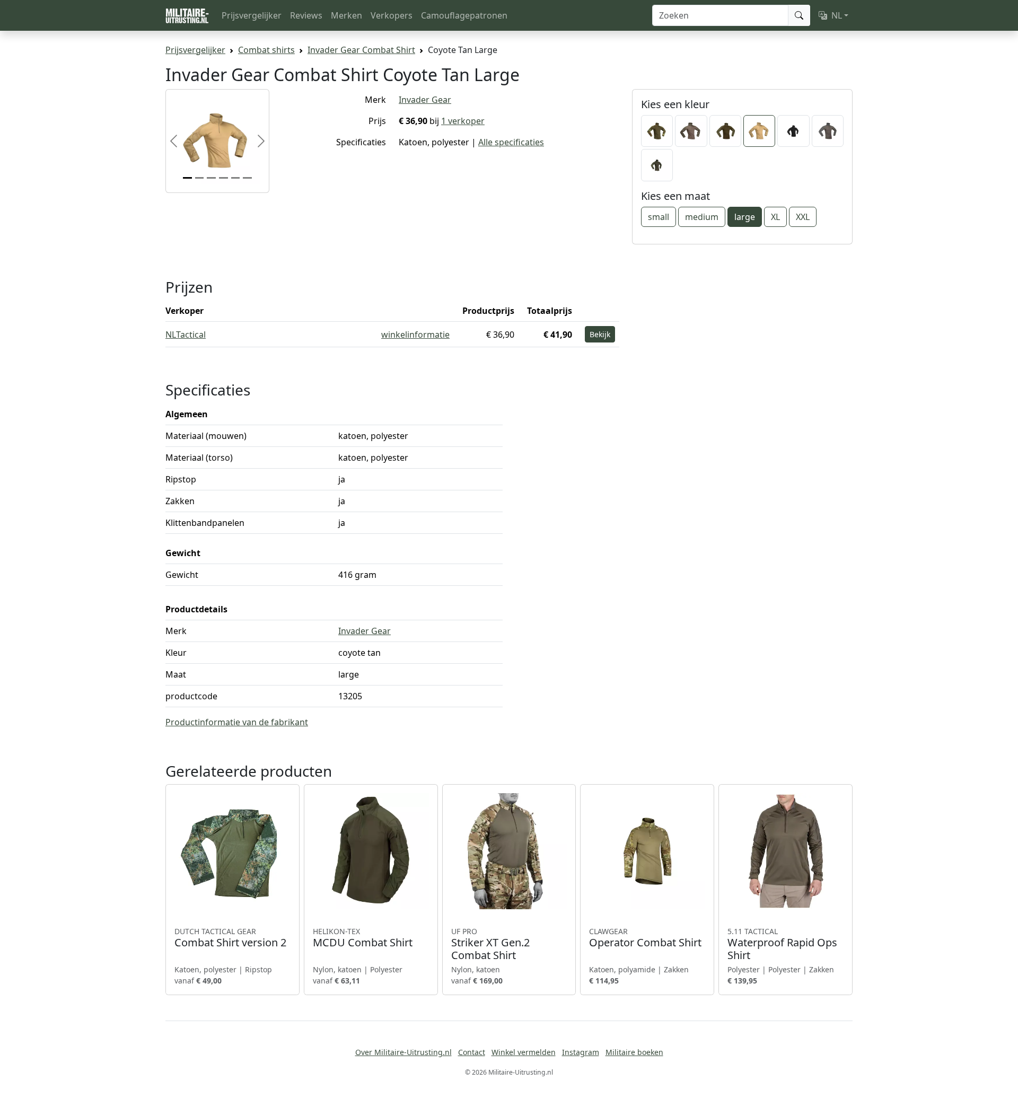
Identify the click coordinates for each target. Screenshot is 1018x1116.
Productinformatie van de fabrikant (236, 722)
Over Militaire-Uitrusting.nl (403, 1052)
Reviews (306, 15)
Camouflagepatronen (464, 15)
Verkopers (392, 15)
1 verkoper (463, 121)
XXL (803, 217)
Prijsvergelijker (252, 15)
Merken (346, 15)
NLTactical (185, 334)
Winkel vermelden (524, 1052)
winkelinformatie (415, 334)
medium (701, 217)
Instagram (580, 1052)
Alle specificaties (511, 142)
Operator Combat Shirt (645, 938)
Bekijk (600, 334)
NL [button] (836, 15)
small (658, 217)
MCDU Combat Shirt (363, 938)
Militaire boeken (634, 1052)
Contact (471, 1052)
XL (775, 217)
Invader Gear (425, 100)
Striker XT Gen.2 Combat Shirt (490, 944)
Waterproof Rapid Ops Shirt (782, 944)
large (744, 217)
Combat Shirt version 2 (230, 938)
